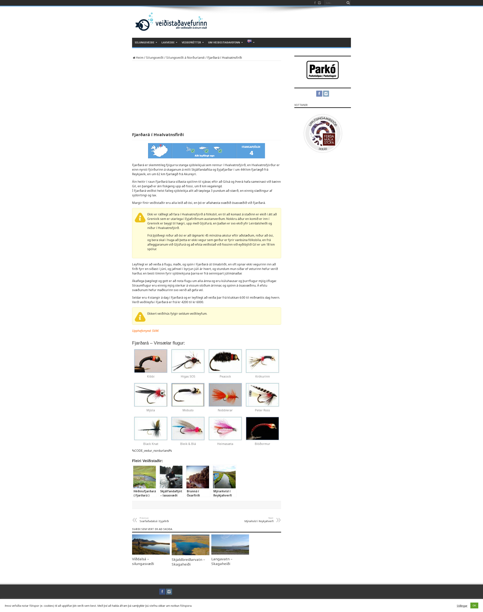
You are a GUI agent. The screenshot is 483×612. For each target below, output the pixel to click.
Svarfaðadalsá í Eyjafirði (154, 519)
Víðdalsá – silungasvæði (143, 561)
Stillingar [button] (462, 605)
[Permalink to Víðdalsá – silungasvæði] (151, 553)
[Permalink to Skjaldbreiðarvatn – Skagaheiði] (190, 554)
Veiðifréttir (191, 42)
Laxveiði (168, 42)
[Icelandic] (250, 42)
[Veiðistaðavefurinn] (169, 27)
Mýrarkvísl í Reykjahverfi (259, 519)
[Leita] (348, 3)
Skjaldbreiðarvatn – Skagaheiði (188, 562)
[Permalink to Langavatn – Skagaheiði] (230, 553)
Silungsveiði (144, 42)
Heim (139, 57)
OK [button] (474, 605)
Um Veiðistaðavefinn (224, 42)
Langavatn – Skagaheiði (221, 561)
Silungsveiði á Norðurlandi (185, 57)
